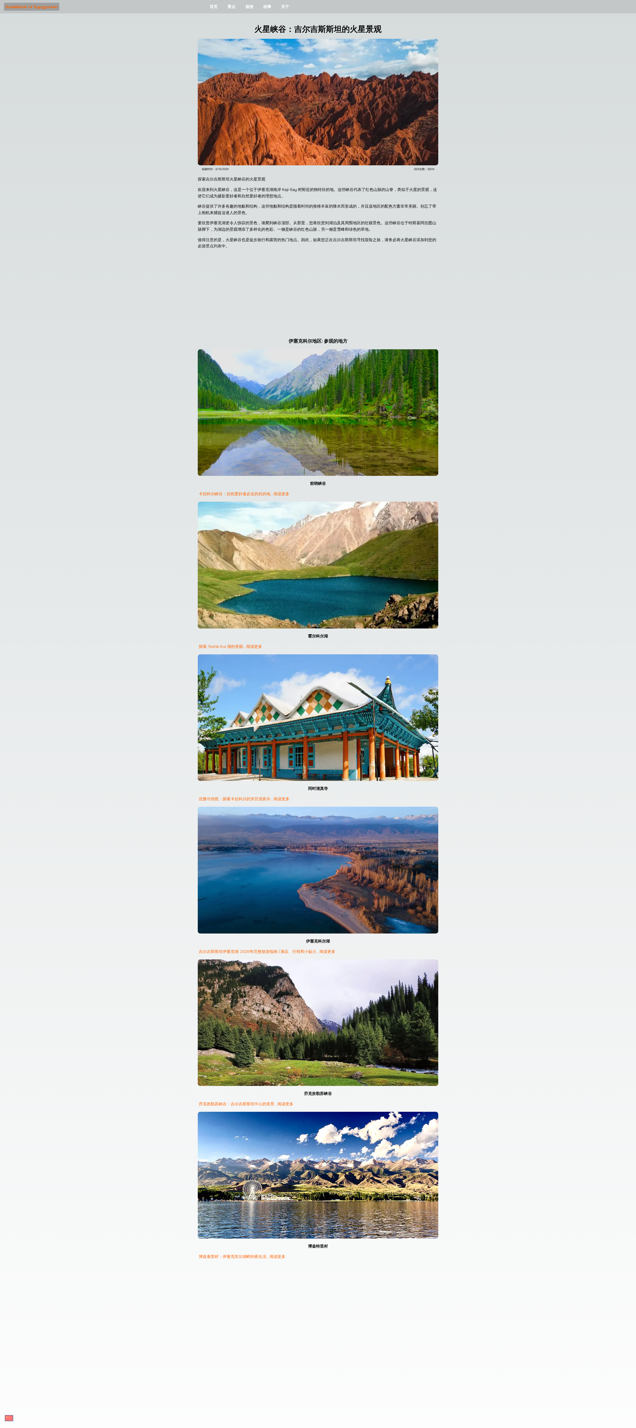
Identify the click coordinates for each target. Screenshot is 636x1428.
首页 (214, 6)
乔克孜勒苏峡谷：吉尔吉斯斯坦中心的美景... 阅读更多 (246, 1103)
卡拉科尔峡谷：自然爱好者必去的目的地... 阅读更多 (244, 493)
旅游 (249, 6)
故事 (267, 6)
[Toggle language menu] (9, 1418)
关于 (285, 6)
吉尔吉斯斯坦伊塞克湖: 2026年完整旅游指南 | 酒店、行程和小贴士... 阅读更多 (267, 951)
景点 (232, 6)
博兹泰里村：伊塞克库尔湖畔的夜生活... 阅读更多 (242, 1256)
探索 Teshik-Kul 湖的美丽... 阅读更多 (230, 646)
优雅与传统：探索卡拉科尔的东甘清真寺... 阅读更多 (244, 798)
